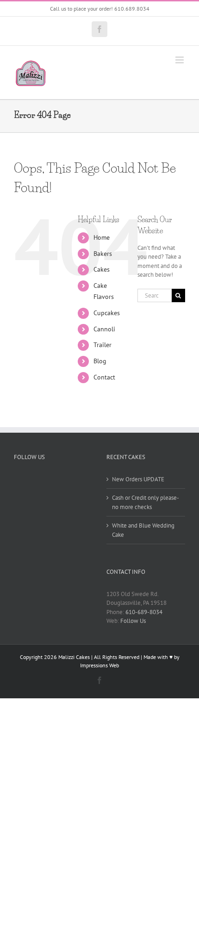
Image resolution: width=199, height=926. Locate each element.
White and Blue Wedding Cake (143, 530)
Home (101, 237)
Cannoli (104, 329)
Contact (104, 377)
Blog (99, 361)
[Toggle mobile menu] (180, 60)
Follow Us (133, 621)
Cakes (101, 269)
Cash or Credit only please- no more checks (145, 502)
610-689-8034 (143, 612)
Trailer (102, 345)
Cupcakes (106, 313)
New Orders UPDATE (138, 479)
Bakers (102, 253)
